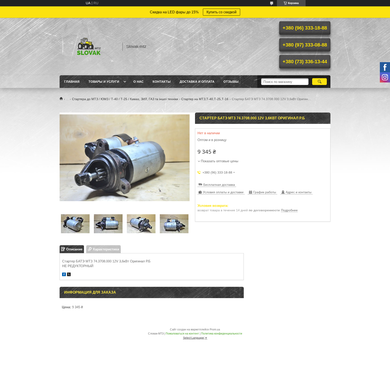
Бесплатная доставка (219, 184)
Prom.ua (215, 329)
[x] (69, 275)
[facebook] (64, 275)
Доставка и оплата (197, 81)
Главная (71, 81)
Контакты (162, 81)
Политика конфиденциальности (221, 333)
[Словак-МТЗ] (89, 46)
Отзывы (231, 81)
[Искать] (319, 81)
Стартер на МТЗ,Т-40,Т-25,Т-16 (204, 99)
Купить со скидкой (222, 12)
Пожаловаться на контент (182, 333)
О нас (138, 81)
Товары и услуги (103, 81)
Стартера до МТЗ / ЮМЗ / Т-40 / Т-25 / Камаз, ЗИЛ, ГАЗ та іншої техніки (125, 99)
